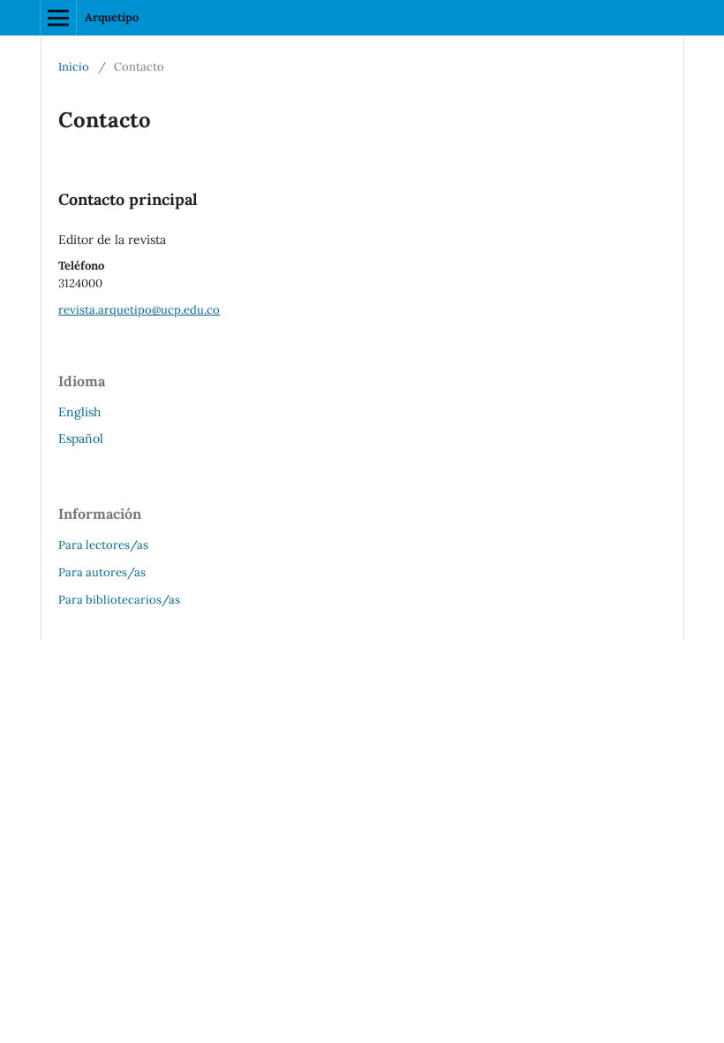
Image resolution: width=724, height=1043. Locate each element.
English (79, 412)
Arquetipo (112, 17)
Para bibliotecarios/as (119, 599)
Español (80, 438)
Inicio (73, 66)
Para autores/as (102, 572)
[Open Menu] (58, 17)
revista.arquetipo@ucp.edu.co (139, 309)
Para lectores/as (103, 544)
